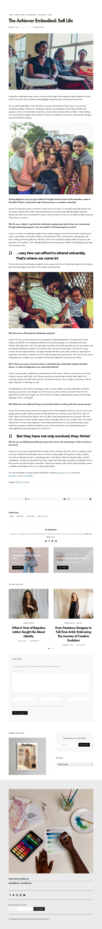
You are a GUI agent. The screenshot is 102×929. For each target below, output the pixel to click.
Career (11, 15)
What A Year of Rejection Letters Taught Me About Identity (28, 632)
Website (69, 695)
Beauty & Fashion (23, 551)
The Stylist (37, 551)
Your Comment (17, 671)
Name (14, 695)
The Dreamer (77, 554)
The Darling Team (38, 27)
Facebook (28, 475)
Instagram (12, 475)
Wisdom (49, 15)
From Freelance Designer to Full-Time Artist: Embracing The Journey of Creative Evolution (73, 634)
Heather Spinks (34, 641)
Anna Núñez (81, 645)
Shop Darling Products (19, 879)
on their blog (63, 472)
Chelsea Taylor (75, 562)
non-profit (31, 516)
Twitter (19, 475)
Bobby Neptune (24, 482)
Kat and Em (29, 562)
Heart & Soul (68, 554)
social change (42, 516)
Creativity (60, 554)
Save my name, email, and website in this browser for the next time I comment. (39, 706)
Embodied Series (31, 15)
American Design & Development (39, 919)
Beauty (14, 551)
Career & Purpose (19, 15)
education (21, 516)
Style (31, 551)
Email (41, 695)
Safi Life (45, 99)
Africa (12, 516)
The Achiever (41, 15)
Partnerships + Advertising (20, 883)
